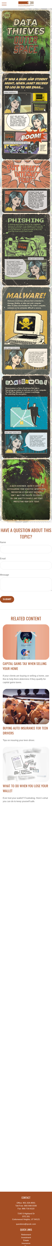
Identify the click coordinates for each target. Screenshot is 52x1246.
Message (4, 575)
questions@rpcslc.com (26, 1224)
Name (3, 542)
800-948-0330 (30, 1206)
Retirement (26, 1234)
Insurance (26, 1243)
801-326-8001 (29, 1203)
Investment (26, 1237)
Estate (26, 1240)
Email (3, 558)
